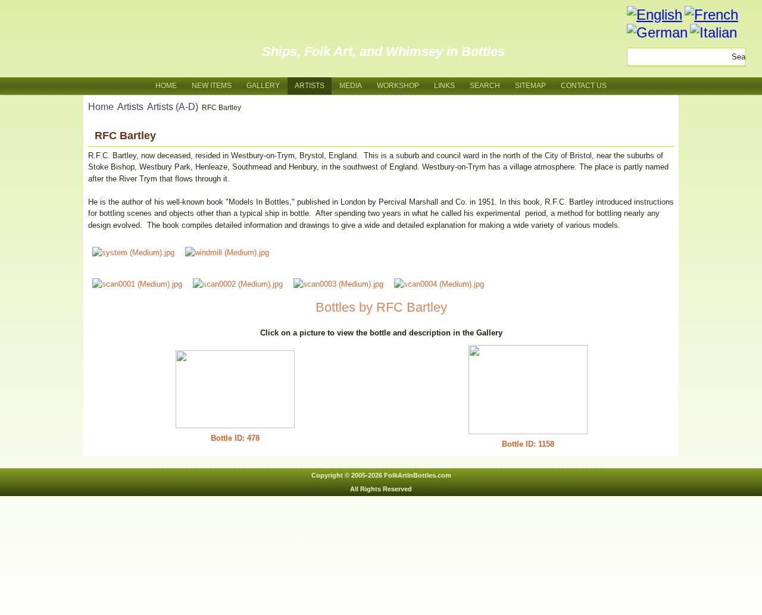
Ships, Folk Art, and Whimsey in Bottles (383, 51)
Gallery (263, 85)
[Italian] (713, 32)
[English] (654, 14)
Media (350, 85)
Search (485, 85)
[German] (657, 32)
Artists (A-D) (172, 107)
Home (166, 85)
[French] (711, 14)
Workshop (398, 85)
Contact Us (584, 85)
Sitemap (530, 85)
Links (444, 85)
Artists (309, 85)
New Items (212, 85)
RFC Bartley (125, 136)
